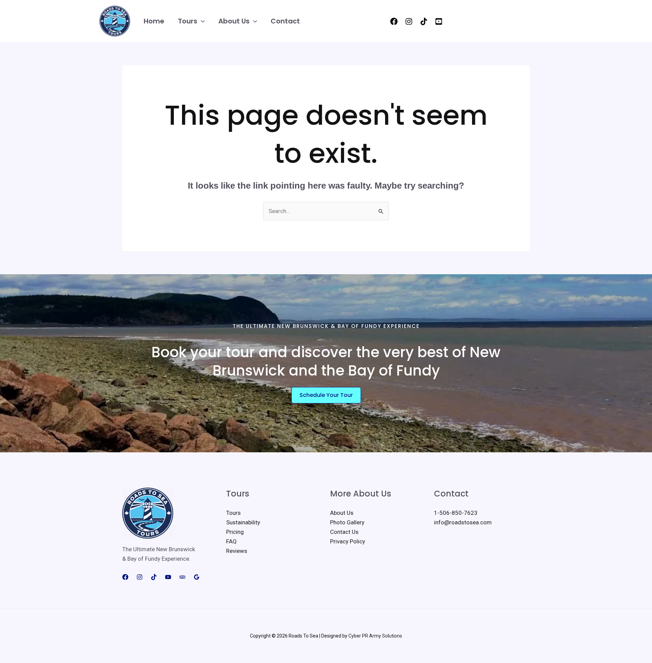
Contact (285, 21)
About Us (234, 21)
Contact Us (344, 531)
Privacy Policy (347, 541)
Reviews (236, 550)
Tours (187, 21)
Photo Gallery (347, 522)
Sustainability (243, 522)
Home (154, 21)
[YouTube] (438, 21)
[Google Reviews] (197, 577)
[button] (201, 21)
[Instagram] (409, 21)
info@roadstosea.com (463, 522)
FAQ (231, 541)
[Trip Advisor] (182, 577)
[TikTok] (424, 21)
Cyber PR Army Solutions (375, 636)
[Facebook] (394, 21)
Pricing (235, 531)
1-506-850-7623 (455, 512)
